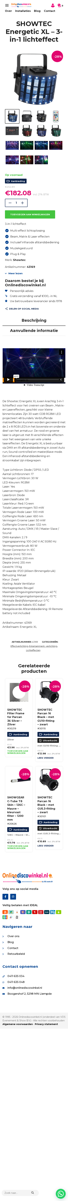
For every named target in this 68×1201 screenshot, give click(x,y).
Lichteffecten (33, 650)
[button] (61, 1194)
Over (8, 11)
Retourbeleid (16, 953)
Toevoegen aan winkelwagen (30, 214)
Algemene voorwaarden (17, 1024)
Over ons (13, 936)
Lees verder (45, 758)
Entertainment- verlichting (43, 646)
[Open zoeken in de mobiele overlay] (20, 1193)
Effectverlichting (19, 646)
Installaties (23, 11)
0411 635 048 (16, 982)
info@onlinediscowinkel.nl (24, 987)
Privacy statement (46, 1024)
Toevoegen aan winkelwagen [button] (17, 752)
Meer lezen (15, 273)
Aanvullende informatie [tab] (34, 330)
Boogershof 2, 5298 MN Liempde (29, 993)
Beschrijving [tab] (34, 320)
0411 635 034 (15, 976)
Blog (37, 11)
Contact (49, 11)
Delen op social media (24, 308)
